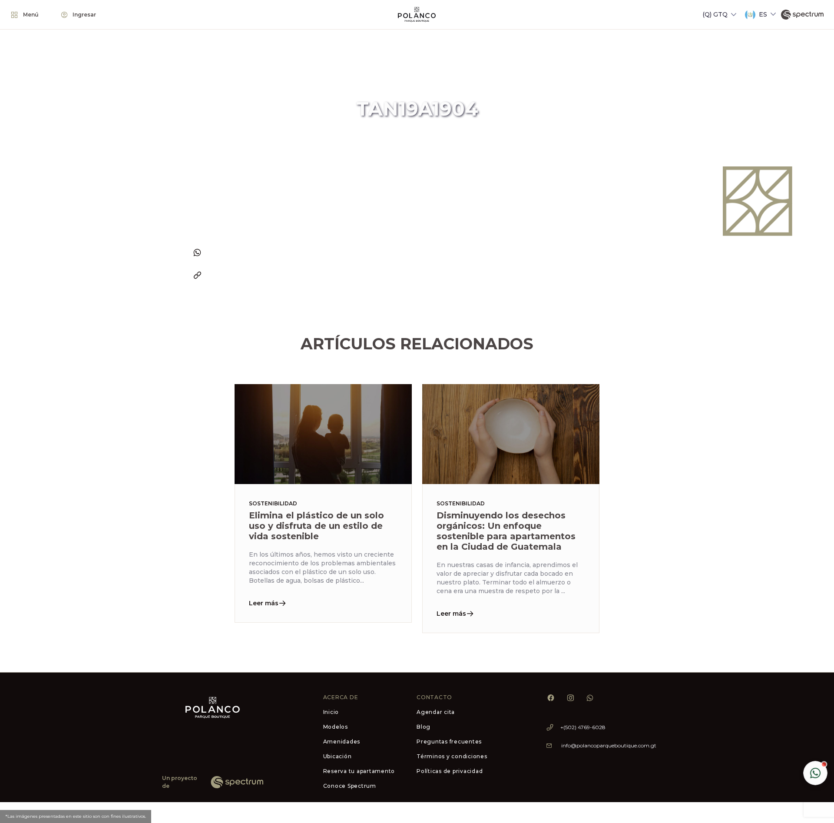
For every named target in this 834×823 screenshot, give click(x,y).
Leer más (263, 603)
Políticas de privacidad (450, 771)
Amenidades (342, 741)
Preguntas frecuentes (449, 741)
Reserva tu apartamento (359, 771)
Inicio (331, 712)
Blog (423, 726)
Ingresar (84, 14)
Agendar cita (436, 712)
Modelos (335, 726)
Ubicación (337, 756)
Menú (31, 14)
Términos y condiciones (452, 756)
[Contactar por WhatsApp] (815, 773)
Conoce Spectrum (349, 786)
